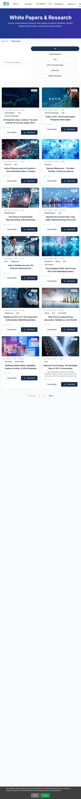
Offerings (28, 4)
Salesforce (71, 4)
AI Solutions (58, 4)
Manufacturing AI (55, 76)
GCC (50, 4)
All (55, 49)
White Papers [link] (16, 41)
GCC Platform (41, 4)
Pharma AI (55, 70)
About (15, 4)
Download (31, 132)
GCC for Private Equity (55, 65)
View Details (11, 132)
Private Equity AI (55, 54)
